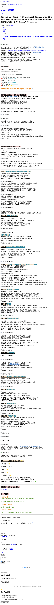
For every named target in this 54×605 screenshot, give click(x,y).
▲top (2, 552)
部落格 (4, 29)
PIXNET (17, 586)
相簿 (4, 27)
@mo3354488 (14, 84)
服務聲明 (39, 586)
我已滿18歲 (3, 602)
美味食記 (11, 548)
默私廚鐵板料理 (12, 79)
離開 (7, 602)
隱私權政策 (34, 586)
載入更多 (2, 554)
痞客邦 (12, 544)
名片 (4, 31)
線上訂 (5, 490)
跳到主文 (3, 14)
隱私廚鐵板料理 (41, 50)
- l (25, 50)
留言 (15, 544)
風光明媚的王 (4, 537)
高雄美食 (11, 549)
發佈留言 (2, 562)
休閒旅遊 (11, 25)
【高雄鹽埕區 (10, 50)
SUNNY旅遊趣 (7, 10)
